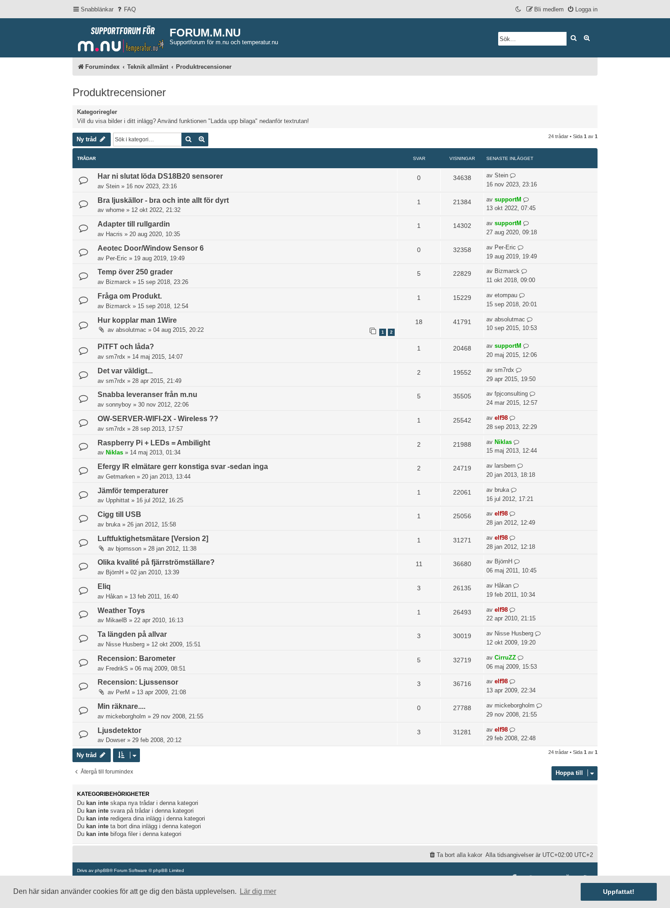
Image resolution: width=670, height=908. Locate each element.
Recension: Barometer (136, 658)
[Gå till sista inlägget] (513, 175)
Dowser (115, 740)
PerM (123, 692)
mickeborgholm (126, 716)
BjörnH (115, 572)
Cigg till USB (119, 514)
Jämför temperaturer (133, 491)
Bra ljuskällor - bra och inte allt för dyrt (163, 200)
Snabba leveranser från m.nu (147, 394)
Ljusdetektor (119, 730)
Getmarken (120, 476)
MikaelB (116, 620)
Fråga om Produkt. (130, 296)
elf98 (501, 417)
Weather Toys (121, 610)
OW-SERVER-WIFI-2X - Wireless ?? (158, 419)
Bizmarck (118, 282)
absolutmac (131, 329)
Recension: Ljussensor (138, 682)
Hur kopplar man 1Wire (137, 320)
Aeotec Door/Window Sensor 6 (151, 248)
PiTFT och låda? (126, 347)
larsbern (505, 465)
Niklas (114, 452)
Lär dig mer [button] (258, 891)
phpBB (102, 870)
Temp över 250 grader (135, 272)
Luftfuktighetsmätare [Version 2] (153, 538)
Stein (112, 186)
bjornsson (128, 548)
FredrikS (117, 668)
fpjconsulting (511, 393)
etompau (506, 295)
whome (115, 209)
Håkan (114, 596)
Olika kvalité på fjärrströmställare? (156, 562)
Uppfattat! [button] (618, 891)
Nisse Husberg (125, 644)
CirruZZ (505, 657)
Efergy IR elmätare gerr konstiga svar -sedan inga (183, 466)
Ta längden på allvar (132, 634)
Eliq (104, 586)
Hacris (114, 234)
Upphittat (117, 500)
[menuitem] (126, 9)
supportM (508, 199)
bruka (502, 489)
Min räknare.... (121, 706)
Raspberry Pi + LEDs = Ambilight (154, 443)
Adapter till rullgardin (134, 224)
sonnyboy (118, 404)
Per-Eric (116, 258)
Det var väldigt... (125, 371)
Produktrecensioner (119, 92)
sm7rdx (115, 356)
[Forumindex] (121, 37)
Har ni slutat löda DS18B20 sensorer (160, 176)
